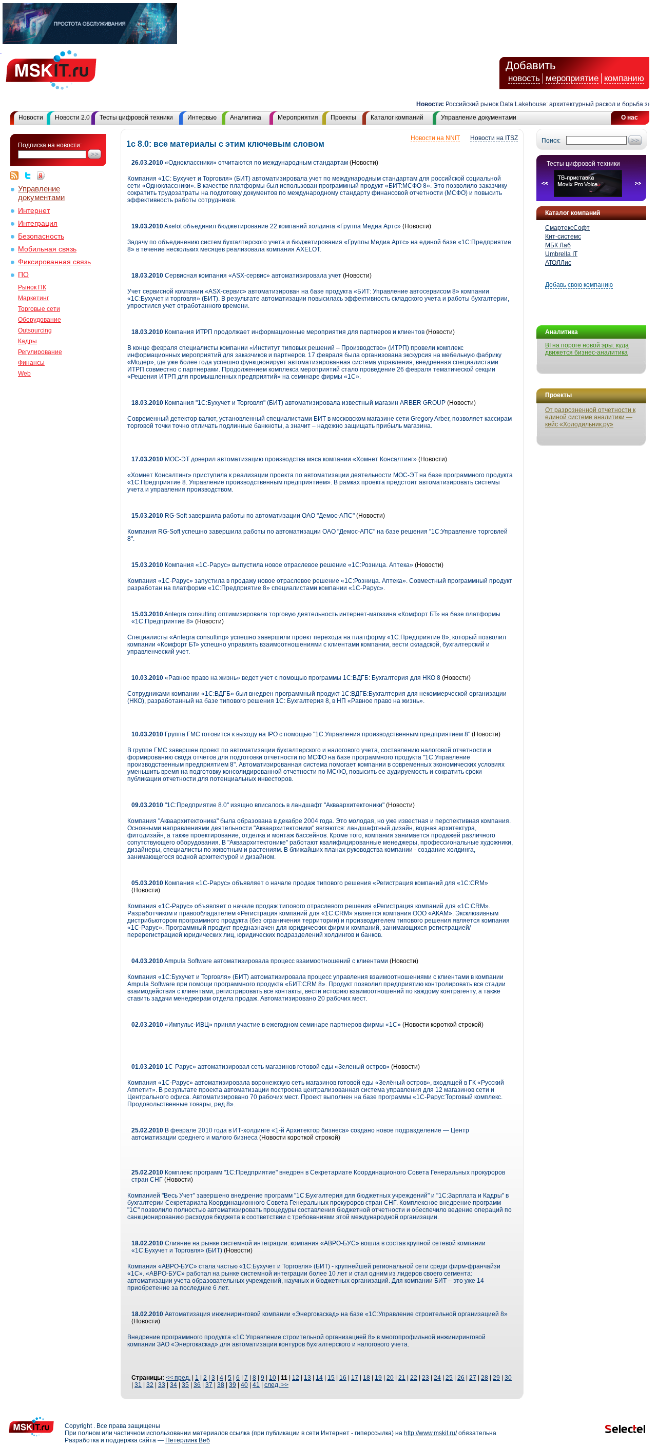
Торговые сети (39, 308)
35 (185, 1384)
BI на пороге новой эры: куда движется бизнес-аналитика (587, 349)
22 (413, 1377)
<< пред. (178, 1377)
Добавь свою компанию (579, 284)
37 (208, 1384)
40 (244, 1384)
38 (220, 1384)
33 (161, 1384)
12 (295, 1377)
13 (307, 1377)
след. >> (276, 1384)
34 (173, 1384)
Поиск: (551, 140)
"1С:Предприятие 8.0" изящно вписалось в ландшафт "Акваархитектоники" (257, 805)
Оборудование (39, 319)
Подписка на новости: (50, 145)
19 (378, 1377)
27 (472, 1377)
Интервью (202, 117)
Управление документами (478, 117)
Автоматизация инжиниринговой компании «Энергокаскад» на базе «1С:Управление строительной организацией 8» (319, 1314)
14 (319, 1377)
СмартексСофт (567, 227)
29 (496, 1377)
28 (484, 1377)
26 (461, 1377)
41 (256, 1384)
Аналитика (245, 117)
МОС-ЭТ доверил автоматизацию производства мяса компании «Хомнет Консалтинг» (274, 459)
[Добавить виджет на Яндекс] (41, 175)
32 (149, 1384)
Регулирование (40, 352)
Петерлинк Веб (187, 1440)
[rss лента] (17, 175)
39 (232, 1384)
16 (342, 1377)
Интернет (34, 210)
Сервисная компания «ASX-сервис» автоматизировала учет (236, 275)
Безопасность (41, 236)
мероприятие (572, 78)
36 (197, 1384)
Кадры (27, 341)
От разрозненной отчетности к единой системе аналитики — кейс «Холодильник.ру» (590, 417)
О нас (629, 117)
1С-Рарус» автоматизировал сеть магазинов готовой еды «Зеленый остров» (260, 1066)
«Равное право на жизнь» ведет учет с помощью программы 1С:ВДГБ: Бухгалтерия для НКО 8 (285, 677)
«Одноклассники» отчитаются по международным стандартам (239, 162)
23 (425, 1377)
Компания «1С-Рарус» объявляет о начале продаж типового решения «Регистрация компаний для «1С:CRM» (309, 883)
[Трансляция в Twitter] (30, 175)
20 (390, 1377)
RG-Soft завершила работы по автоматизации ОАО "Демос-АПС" (243, 515)
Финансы (31, 362)
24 (437, 1377)
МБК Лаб (558, 245)
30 (508, 1377)
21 (401, 1377)
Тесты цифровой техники (136, 117)
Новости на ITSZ (494, 138)
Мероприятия (298, 117)
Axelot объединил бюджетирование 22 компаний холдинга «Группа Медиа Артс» (266, 226)
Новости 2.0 (72, 117)
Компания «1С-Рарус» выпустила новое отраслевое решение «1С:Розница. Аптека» (272, 565)
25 (449, 1377)
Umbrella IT (561, 254)
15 (331, 1377)
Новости (30, 117)
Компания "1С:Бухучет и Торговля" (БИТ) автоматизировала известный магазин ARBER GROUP (288, 402)
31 (138, 1384)
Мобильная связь (47, 249)
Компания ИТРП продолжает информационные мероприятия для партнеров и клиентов (277, 332)
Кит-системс (563, 236)
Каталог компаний (397, 117)
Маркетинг (33, 298)
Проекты (343, 117)
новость (524, 78)
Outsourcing (35, 330)
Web (24, 373)
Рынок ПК (32, 287)
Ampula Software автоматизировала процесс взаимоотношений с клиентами (259, 961)
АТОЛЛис (558, 262)
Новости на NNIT (435, 138)
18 (366, 1377)
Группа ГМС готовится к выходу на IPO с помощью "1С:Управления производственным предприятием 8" (300, 734)
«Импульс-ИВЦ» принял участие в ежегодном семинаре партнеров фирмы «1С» (266, 1024)
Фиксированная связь (54, 262)
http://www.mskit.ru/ (430, 1433)
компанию (624, 78)
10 (272, 1377)
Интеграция (37, 223)
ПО (23, 275)
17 (354, 1377)
